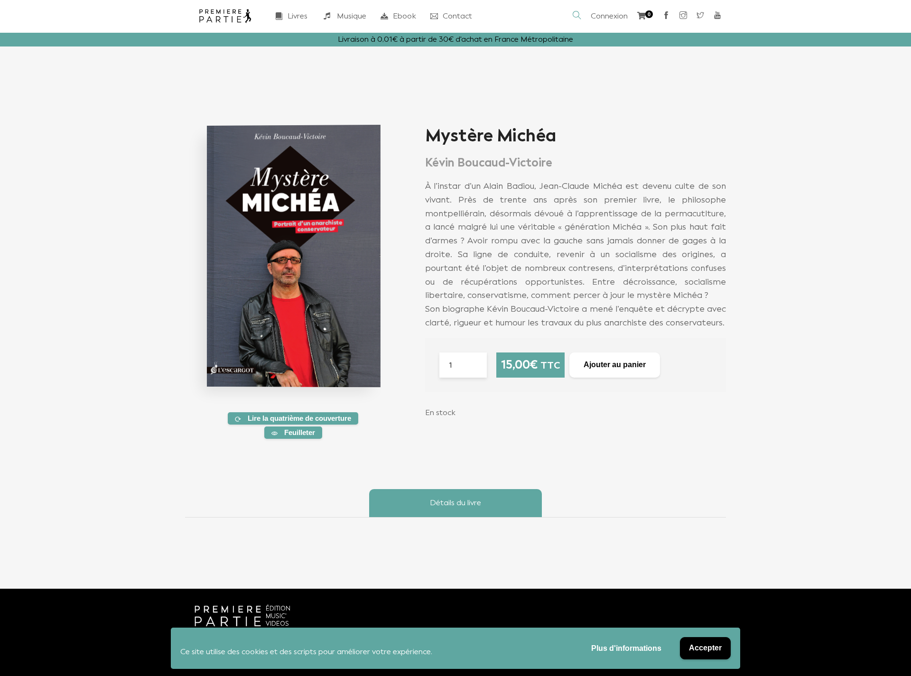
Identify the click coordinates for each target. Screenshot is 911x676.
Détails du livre (455, 502)
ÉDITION (278, 608)
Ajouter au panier (615, 365)
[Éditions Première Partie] (225, 16)
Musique (351, 15)
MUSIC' (276, 616)
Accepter (705, 648)
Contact (457, 15)
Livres (297, 15)
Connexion (609, 15)
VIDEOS (277, 623)
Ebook (404, 15)
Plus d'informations (626, 648)
